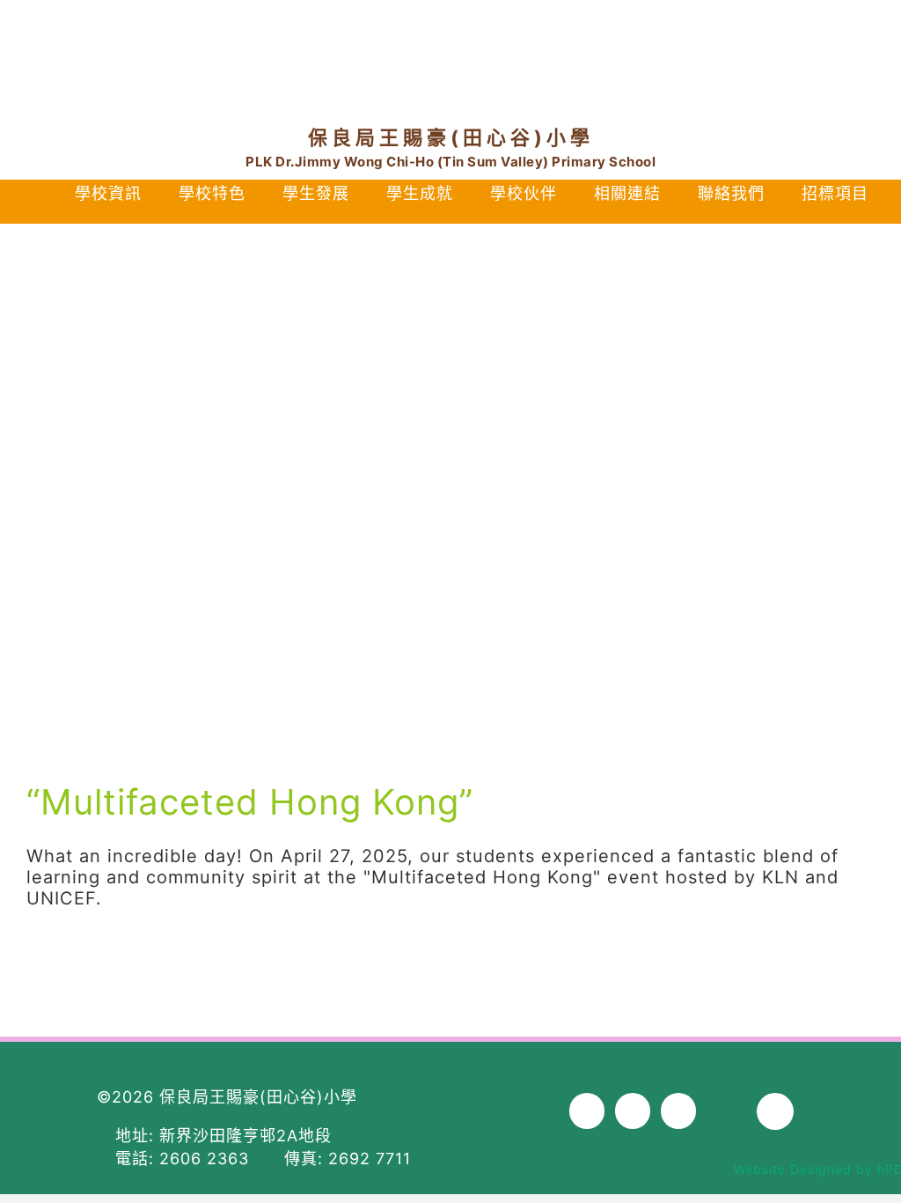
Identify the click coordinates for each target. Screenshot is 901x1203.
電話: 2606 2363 (188, 1158)
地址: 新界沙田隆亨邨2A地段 (221, 1135)
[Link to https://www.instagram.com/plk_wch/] (724, 43)
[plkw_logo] (450, 33)
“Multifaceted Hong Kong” (249, 801)
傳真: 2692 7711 (345, 1158)
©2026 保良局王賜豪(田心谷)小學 (227, 1097)
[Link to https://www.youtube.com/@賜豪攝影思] (760, 43)
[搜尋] (453, 214)
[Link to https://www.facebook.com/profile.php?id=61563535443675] (689, 43)
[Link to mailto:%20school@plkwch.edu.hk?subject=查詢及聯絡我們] (838, 43)
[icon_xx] (796, 36)
